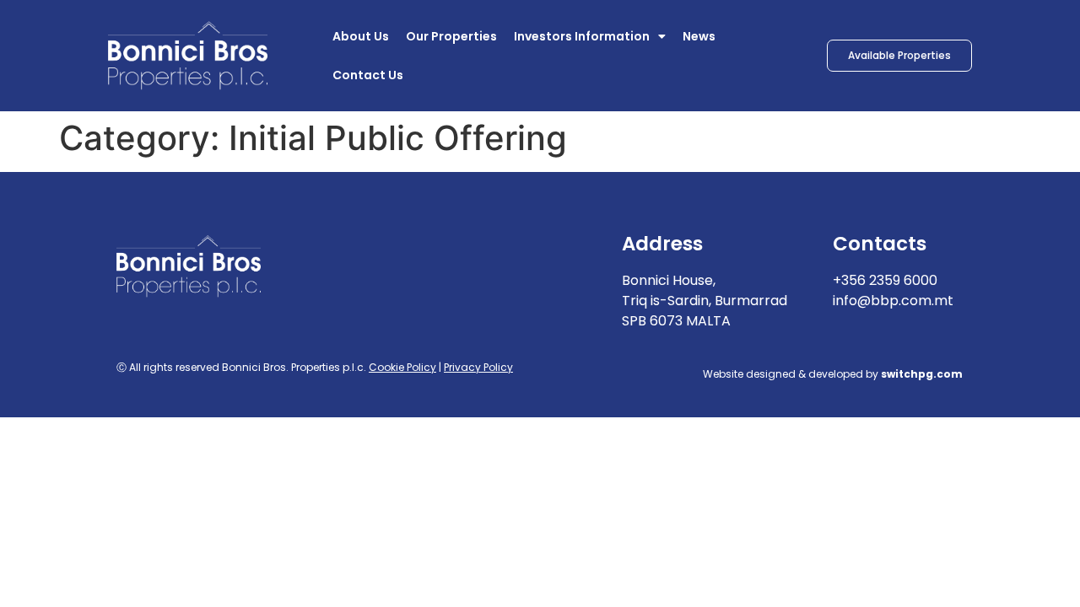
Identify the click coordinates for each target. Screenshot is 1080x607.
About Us (360, 36)
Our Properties (451, 36)
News (699, 36)
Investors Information (582, 36)
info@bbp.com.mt (893, 300)
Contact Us (367, 75)
